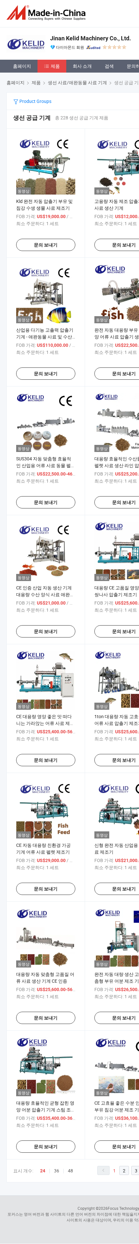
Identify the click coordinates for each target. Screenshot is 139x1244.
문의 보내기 (46, 244)
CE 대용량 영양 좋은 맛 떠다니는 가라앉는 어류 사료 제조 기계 (45, 723)
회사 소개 (82, 66)
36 (56, 1171)
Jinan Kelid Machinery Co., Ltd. (90, 38)
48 (70, 1171)
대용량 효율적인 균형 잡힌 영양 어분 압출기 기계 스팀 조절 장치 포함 (45, 1109)
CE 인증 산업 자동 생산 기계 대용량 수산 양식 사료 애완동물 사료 (45, 594)
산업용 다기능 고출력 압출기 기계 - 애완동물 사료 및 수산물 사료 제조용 (44, 336)
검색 (109, 66)
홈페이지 (22, 66)
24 (42, 1170)
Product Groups (34, 101)
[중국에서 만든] (47, 12)
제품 (55, 66)
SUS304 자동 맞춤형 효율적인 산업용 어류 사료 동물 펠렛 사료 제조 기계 (45, 465)
